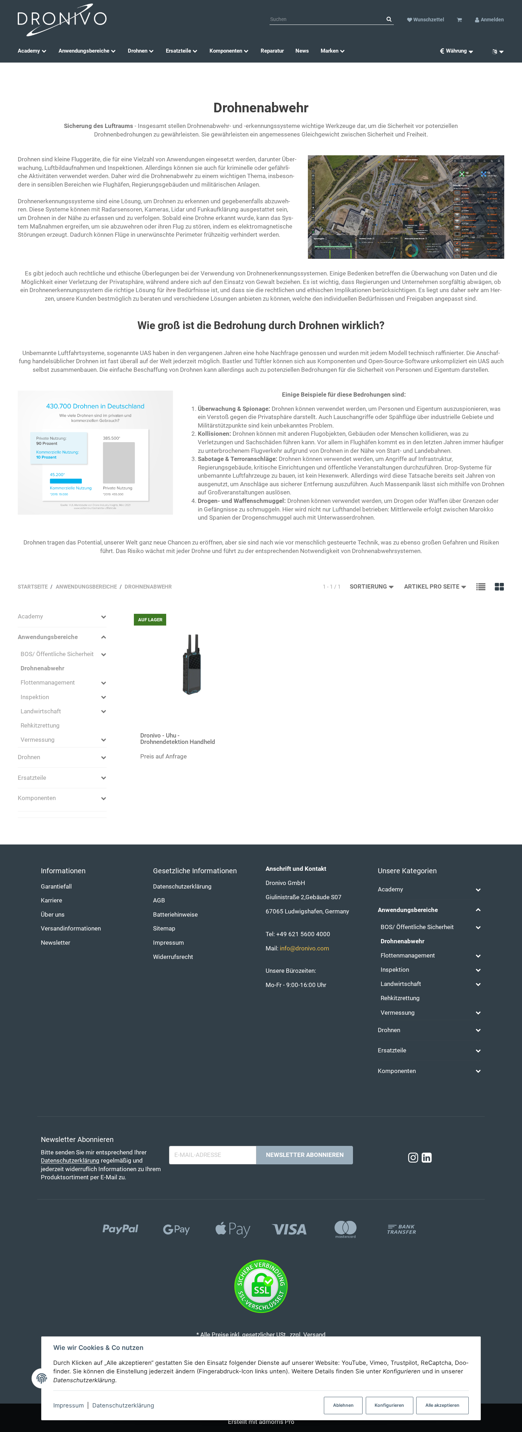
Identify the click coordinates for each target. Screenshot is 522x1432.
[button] (481, 587)
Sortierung (368, 586)
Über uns (53, 914)
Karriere (51, 900)
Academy (30, 616)
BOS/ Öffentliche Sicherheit (57, 654)
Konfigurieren (389, 1405)
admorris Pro (276, 1421)
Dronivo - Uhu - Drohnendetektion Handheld (177, 738)
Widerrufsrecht (173, 957)
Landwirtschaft (41, 711)
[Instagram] (413, 1158)
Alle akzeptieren (442, 1405)
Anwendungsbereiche (48, 637)
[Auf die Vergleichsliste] (228, 619)
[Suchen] (389, 19)
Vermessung (38, 739)
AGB (159, 900)
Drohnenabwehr (42, 668)
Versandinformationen (71, 928)
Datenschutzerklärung (123, 1405)
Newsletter (55, 942)
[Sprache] (495, 51)
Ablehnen (343, 1405)
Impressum (68, 1405)
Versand (314, 1334)
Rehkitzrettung (40, 725)
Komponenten (37, 798)
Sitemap (164, 928)
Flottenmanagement (48, 682)
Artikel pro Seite (432, 586)
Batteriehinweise (175, 914)
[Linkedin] (427, 1158)
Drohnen (29, 757)
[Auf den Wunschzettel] (242, 619)
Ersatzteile (32, 777)
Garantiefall (56, 886)
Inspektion (35, 697)
